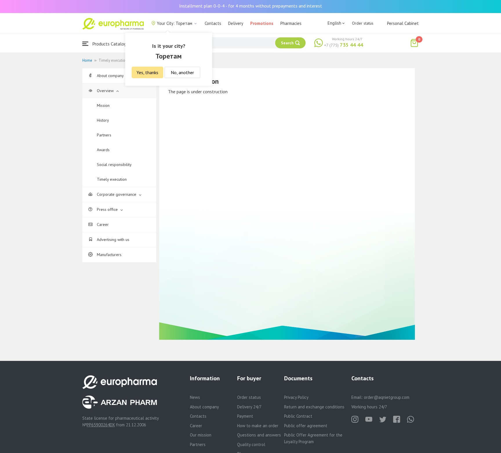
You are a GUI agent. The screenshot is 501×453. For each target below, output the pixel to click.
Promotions (261, 23)
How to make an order (257, 425)
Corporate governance (116, 194)
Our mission (200, 435)
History (103, 120)
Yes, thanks (147, 72)
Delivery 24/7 (249, 407)
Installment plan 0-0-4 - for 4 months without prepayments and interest (250, 6)
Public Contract (298, 416)
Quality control (251, 444)
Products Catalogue (111, 44)
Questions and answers (259, 435)
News (195, 397)
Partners (104, 135)
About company (110, 75)
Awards (103, 149)
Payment (245, 416)
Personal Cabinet (403, 23)
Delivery (235, 23)
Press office (107, 209)
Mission (103, 105)
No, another (182, 72)
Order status (362, 23)
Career (102, 224)
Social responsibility (114, 164)
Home (87, 60)
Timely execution (112, 179)
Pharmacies (291, 23)
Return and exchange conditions (314, 407)
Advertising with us (112, 239)
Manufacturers (108, 254)
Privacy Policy (296, 397)
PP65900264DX (101, 425)
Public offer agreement (305, 425)
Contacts (213, 23)
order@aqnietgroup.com (386, 397)
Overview (105, 90)
